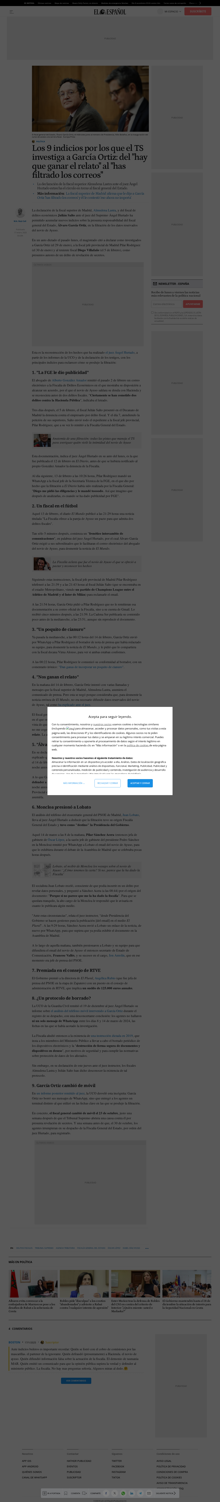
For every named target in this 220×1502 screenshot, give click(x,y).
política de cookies (138, 745)
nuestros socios (102, 724)
